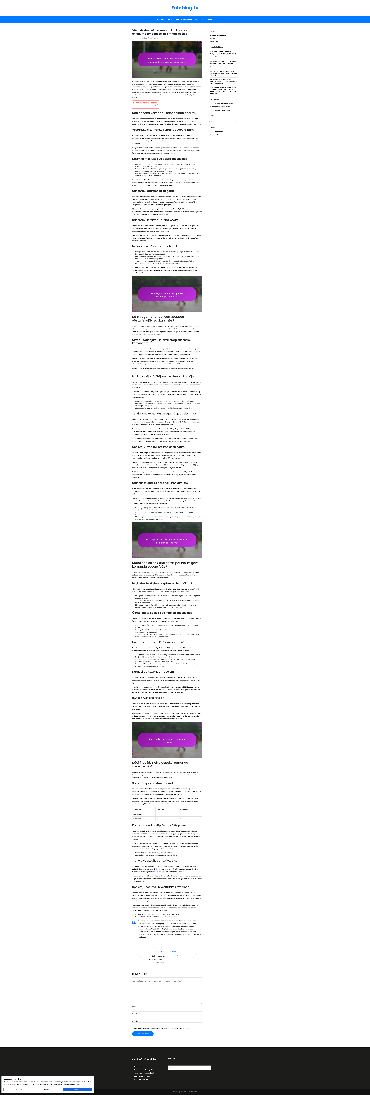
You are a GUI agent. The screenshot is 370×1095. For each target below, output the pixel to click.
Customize (18, 1089)
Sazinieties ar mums (184, 19)
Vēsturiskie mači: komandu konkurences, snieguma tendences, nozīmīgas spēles (223, 81)
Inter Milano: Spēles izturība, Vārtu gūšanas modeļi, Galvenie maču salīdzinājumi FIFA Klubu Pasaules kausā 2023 (223, 90)
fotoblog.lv (185, 8)
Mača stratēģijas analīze (222, 107)
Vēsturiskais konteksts (221, 110)
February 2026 (217, 131)
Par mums (199, 19)
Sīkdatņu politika (141, 1079)
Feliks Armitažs (142, 38)
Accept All (77, 1089)
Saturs (170, 19)
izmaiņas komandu (139, 422)
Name (135, 1007)
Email (134, 1014)
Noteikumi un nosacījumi (144, 1073)
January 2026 (217, 134)
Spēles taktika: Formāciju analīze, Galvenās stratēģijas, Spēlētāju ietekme (155, 958)
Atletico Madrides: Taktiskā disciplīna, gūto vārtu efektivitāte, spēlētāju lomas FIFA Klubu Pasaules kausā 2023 (223, 54)
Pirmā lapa (160, 19)
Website (135, 1021)
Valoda (209, 19)
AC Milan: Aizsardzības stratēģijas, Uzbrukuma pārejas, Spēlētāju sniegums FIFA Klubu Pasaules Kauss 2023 (224, 64)
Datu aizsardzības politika (145, 1070)
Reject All (47, 1089)
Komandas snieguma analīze (223, 103)
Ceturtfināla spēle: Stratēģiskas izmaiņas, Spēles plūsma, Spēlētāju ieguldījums (223, 73)
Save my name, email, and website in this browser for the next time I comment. (162, 1028)
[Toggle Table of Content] (155, 106)
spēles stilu (158, 872)
